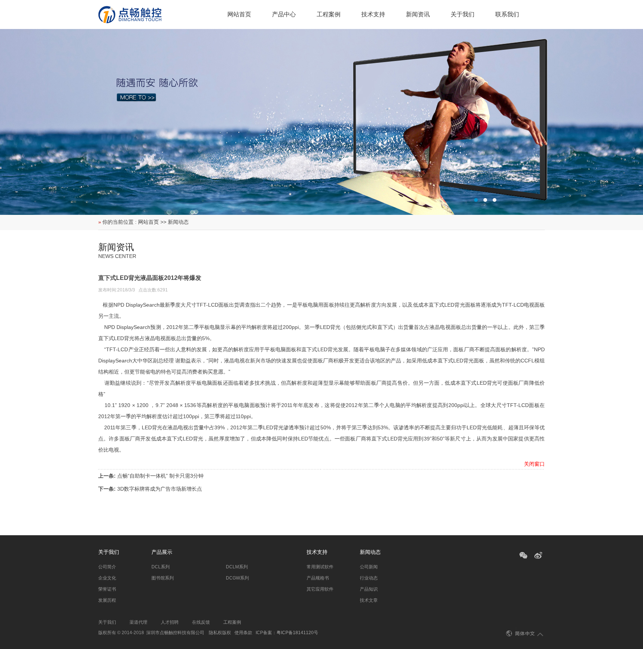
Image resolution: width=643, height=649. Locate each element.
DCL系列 (160, 566)
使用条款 (243, 632)
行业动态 (369, 578)
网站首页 (239, 14)
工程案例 (328, 14)
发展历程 (107, 600)
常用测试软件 (320, 566)
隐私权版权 (220, 632)
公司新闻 (369, 566)
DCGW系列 (237, 578)
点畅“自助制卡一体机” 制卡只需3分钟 (160, 476)
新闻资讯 (418, 14)
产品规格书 (318, 578)
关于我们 (462, 14)
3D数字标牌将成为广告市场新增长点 (159, 489)
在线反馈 (201, 622)
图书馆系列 (162, 578)
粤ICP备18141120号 (297, 632)
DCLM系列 (237, 566)
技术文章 (369, 600)
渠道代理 (138, 622)
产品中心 (284, 14)
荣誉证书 (107, 589)
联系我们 (507, 14)
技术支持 (373, 14)
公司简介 (107, 566)
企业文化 (107, 578)
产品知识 (369, 589)
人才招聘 (170, 622)
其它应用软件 (320, 589)
